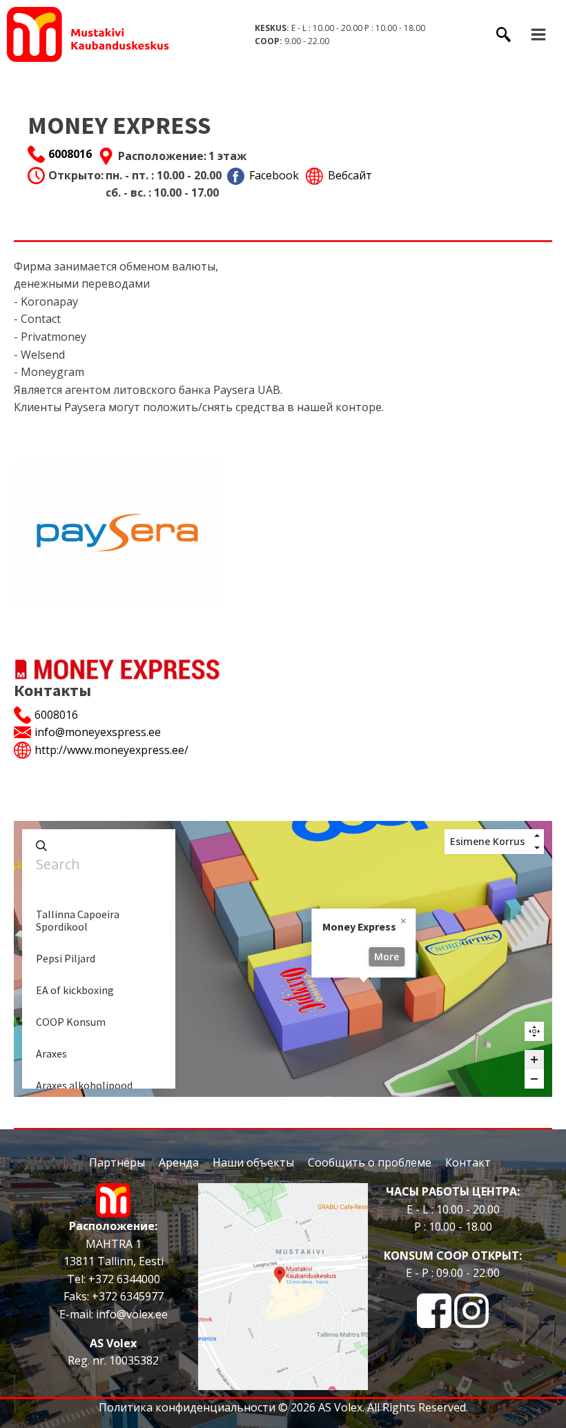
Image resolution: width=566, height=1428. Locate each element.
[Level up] (537, 835)
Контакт (468, 1162)
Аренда (179, 1162)
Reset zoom (534, 1031)
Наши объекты (253, 1162)
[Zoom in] (534, 1059)
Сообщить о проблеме (369, 1162)
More (386, 956)
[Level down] (537, 848)
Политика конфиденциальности (187, 1407)
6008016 (70, 153)
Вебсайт (350, 175)
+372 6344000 (123, 1279)
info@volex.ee (132, 1314)
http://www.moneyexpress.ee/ (111, 749)
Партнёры (117, 1162)
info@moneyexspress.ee (98, 732)
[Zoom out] (534, 1079)
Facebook (274, 175)
